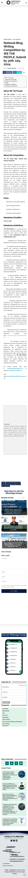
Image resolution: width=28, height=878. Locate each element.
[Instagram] (16, 763)
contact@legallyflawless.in (17, 856)
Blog (3, 482)
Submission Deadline (11, 84)
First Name (5, 692)
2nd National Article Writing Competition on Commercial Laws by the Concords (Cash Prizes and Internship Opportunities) (10, 821)
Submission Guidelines (11, 86)
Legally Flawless (11, 68)
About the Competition (11, 81)
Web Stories (4, 725)
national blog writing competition (11, 484)
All (19, 497)
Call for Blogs (17, 39)
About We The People (10, 79)
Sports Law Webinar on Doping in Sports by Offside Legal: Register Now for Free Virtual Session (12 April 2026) (13, 527)
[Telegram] (21, 763)
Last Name (5, 697)
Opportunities (7, 39)
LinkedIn (12, 370)
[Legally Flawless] (5, 68)
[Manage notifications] (24, 875)
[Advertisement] (14, 22)
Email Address (6, 687)
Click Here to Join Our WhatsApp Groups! (14, 492)
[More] (23, 72)
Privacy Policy (21, 870)
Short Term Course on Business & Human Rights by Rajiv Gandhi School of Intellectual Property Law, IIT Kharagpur (13, 544)
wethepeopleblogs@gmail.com (15, 368)
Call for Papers (13, 506)
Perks (6, 82)
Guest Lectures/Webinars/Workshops (13, 523)
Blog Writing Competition (13, 482)
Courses (13, 539)
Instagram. (19, 370)
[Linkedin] (11, 763)
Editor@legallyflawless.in (17, 861)
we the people (5, 486)
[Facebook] (7, 763)
